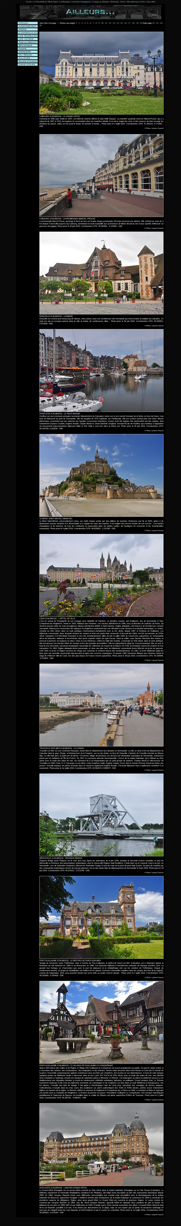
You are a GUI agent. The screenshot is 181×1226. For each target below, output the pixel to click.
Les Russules (64, 2)
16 (125, 23)
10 (102, 23)
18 (133, 23)
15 (122, 23)
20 (141, 23)
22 (153, 23)
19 (137, 23)
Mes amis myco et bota (136, 2)
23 (157, 23)
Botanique (115, 2)
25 (40, 25)
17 (129, 23)
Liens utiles (150, 2)
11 (106, 23)
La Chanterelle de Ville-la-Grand (45, 2)
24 (161, 23)
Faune (122, 2)
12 (110, 23)
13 (114, 23)
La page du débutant (100, 2)
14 (118, 23)
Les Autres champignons (81, 2)
